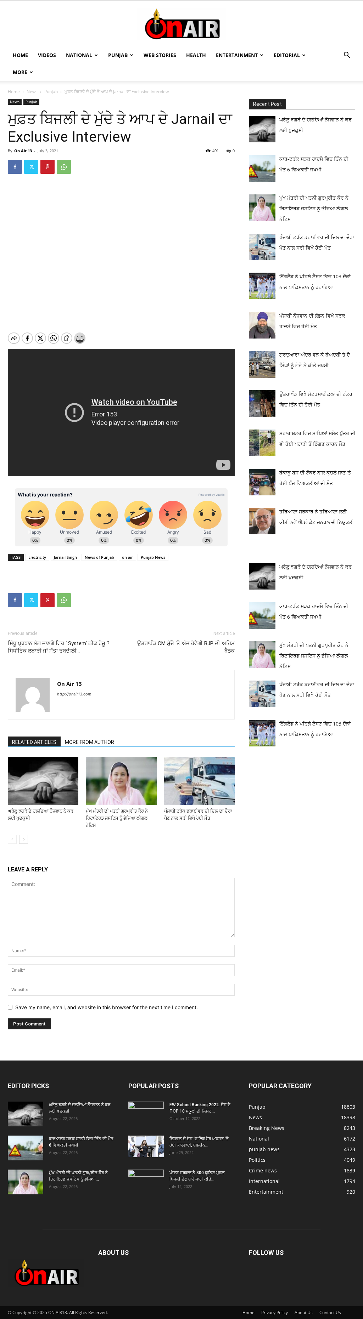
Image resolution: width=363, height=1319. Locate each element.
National (79, 55)
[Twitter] (31, 167)
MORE (20, 72)
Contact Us (330, 1312)
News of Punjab (99, 557)
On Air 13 (23, 150)
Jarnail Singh (65, 557)
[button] (346, 55)
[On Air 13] (181, 24)
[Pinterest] (47, 167)
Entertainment (237, 55)
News (32, 92)
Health (196, 55)
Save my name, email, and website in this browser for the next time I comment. (106, 1007)
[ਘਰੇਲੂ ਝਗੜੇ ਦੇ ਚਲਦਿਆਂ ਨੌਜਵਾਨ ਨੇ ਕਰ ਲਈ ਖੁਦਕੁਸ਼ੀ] (43, 781)
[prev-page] (12, 839)
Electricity (37, 557)
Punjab (118, 55)
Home (20, 55)
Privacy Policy (274, 1312)
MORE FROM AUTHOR (89, 742)
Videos (47, 55)
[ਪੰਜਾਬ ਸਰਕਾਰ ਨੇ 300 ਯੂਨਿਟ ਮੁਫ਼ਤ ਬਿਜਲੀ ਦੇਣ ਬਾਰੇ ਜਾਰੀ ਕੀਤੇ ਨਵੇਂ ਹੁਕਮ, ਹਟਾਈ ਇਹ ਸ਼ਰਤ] (146, 1180)
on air (127, 557)
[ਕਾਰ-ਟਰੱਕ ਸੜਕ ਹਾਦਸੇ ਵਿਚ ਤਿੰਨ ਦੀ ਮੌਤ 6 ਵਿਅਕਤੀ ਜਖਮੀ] (25, 1148)
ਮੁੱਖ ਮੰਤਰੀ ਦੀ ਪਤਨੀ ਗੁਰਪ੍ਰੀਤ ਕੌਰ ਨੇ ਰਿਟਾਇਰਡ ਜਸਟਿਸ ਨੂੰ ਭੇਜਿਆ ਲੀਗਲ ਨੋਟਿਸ (117, 818)
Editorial (287, 55)
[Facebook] (15, 167)
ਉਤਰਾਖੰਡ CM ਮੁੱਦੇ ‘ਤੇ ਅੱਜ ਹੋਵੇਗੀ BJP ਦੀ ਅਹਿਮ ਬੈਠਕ (186, 647)
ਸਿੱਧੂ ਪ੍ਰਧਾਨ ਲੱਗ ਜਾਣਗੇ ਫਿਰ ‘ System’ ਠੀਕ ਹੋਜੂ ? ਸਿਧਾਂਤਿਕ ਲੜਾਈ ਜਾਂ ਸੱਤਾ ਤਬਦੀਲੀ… (59, 647)
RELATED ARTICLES (34, 742)
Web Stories (160, 55)
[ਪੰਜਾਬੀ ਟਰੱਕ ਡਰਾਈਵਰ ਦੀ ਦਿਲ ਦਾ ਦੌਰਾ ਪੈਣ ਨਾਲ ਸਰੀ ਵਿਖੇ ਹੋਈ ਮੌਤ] (199, 781)
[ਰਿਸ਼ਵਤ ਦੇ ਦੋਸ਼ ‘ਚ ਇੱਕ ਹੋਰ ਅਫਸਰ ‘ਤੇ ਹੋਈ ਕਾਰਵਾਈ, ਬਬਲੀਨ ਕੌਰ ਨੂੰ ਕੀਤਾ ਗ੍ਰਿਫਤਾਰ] (146, 1146)
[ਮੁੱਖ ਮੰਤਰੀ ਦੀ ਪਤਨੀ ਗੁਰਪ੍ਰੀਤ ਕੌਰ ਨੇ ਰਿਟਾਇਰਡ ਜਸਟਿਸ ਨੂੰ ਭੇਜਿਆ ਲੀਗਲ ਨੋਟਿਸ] (121, 781)
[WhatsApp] (64, 167)
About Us (304, 1312)
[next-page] (23, 839)
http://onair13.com (74, 694)
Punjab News (153, 557)
